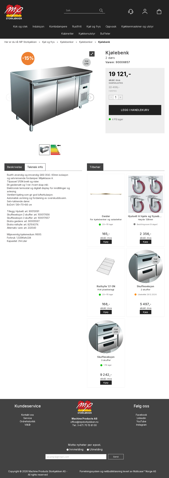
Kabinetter (67, 33)
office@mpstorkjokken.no (84, 421)
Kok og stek (20, 26)
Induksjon (38, 26)
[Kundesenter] (130, 11)
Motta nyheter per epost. (84, 444)
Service (27, 418)
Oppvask (111, 26)
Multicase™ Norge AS (144, 471)
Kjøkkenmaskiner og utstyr (137, 26)
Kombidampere (58, 26)
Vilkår (28, 424)
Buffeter (105, 33)
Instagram (141, 424)
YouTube (141, 421)
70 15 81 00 (90, 425)
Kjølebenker (67, 42)
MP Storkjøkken (28, 42)
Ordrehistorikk (27, 421)
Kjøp (135, 110)
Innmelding (76, 449)
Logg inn (145, 12)
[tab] (14, 167)
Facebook (141, 414)
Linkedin (141, 418)
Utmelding (96, 449)
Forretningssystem (90, 471)
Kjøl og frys (93, 26)
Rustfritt (77, 26)
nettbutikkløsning (113, 471)
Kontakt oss (27, 414)
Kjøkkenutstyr (87, 33)
